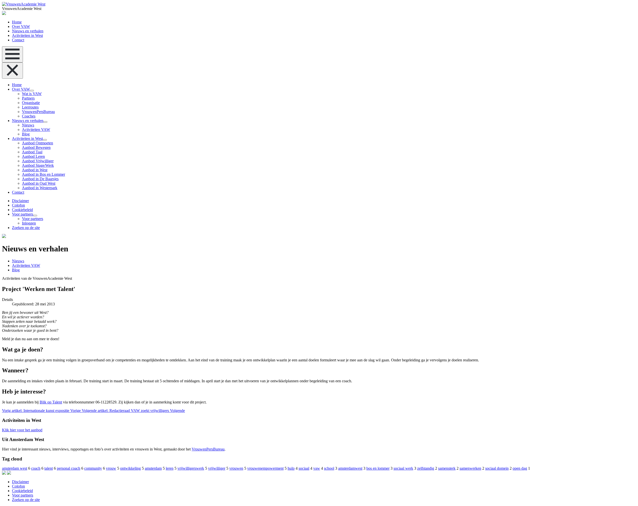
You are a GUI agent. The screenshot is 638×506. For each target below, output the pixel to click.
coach (35, 468)
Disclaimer (20, 201)
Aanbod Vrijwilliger (38, 161)
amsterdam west (14, 468)
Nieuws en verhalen (27, 31)
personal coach (68, 468)
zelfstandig (425, 468)
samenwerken (470, 468)
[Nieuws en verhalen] (45, 122)
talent (48, 468)
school (329, 468)
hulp (291, 468)
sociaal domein (497, 468)
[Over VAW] (32, 90)
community (93, 468)
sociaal (304, 468)
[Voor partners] (35, 215)
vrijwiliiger (216, 468)
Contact (18, 40)
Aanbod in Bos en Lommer (43, 174)
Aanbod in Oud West (38, 183)
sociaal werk (403, 468)
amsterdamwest (350, 468)
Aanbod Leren (33, 156)
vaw (316, 468)
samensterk (447, 468)
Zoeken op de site (26, 227)
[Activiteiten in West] (45, 140)
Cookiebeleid (22, 210)
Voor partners (22, 214)
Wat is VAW (32, 94)
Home (17, 22)
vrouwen (236, 468)
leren (169, 468)
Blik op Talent (51, 402)
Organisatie (31, 103)
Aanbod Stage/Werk (38, 165)
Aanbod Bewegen (36, 147)
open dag (520, 468)
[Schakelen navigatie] (12, 54)
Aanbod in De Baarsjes (40, 179)
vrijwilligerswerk (190, 468)
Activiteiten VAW (36, 129)
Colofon (18, 205)
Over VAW (21, 26)
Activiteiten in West (27, 35)
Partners (28, 98)
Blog (26, 134)
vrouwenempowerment (265, 468)
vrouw (111, 468)
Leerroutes (30, 107)
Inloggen (29, 223)
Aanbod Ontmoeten (37, 143)
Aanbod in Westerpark (39, 188)
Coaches (28, 116)
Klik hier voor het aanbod (22, 430)
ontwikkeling (130, 468)
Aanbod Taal (32, 152)
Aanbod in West (34, 170)
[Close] (12, 70)
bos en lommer (378, 468)
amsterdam (153, 468)
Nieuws (28, 125)
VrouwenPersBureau (38, 112)
